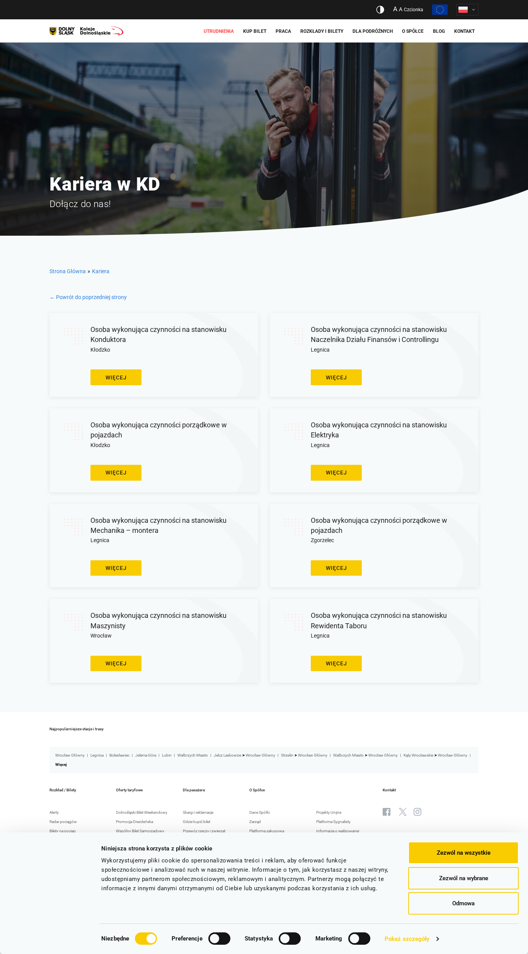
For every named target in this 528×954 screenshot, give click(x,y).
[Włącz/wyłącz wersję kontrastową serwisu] (380, 10)
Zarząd (255, 822)
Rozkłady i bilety (321, 31)
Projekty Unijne (328, 812)
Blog (439, 31)
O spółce (413, 31)
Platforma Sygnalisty (333, 822)
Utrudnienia (219, 31)
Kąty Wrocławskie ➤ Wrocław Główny (435, 755)
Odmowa (463, 903)
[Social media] (386, 812)
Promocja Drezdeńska (134, 822)
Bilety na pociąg (62, 831)
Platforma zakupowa (266, 831)
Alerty (54, 812)
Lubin (167, 755)
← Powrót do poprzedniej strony (88, 297)
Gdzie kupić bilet (196, 822)
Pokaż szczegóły (407, 938)
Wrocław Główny (70, 755)
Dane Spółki (259, 812)
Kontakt (464, 31)
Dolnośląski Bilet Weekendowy (141, 812)
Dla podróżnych (373, 31)
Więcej (116, 377)
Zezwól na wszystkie (464, 852)
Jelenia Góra (145, 755)
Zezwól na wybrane (463, 878)
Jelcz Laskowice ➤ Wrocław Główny (244, 755)
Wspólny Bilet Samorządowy (140, 831)
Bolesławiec (119, 755)
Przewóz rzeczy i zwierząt (204, 831)
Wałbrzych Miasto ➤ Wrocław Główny (365, 755)
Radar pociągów (63, 822)
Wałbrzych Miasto (192, 755)
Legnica (97, 755)
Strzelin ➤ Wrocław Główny (304, 755)
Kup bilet (254, 31)
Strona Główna (67, 271)
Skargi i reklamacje (198, 812)
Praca (283, 31)
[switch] (219, 938)
